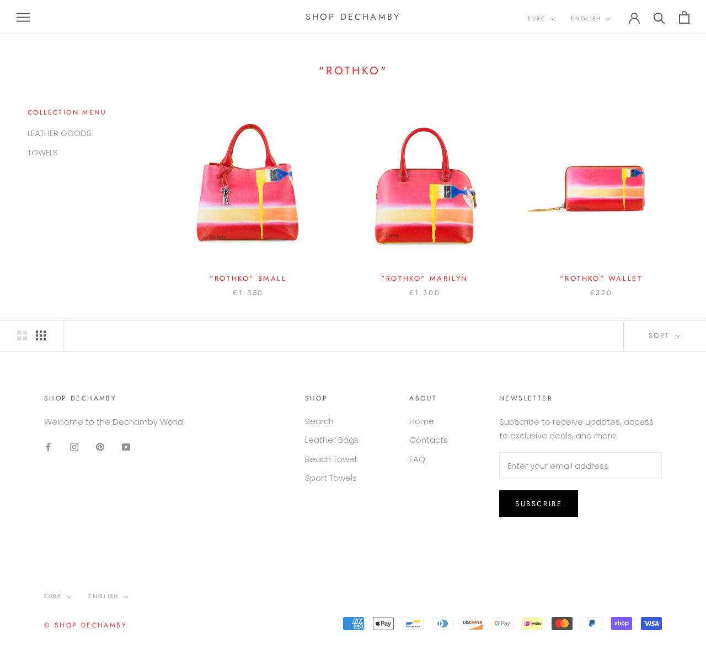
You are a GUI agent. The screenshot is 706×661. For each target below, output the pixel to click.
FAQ (417, 459)
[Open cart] (684, 17)
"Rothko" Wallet (601, 278)
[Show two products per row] (22, 335)
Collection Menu (67, 112)
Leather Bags (332, 440)
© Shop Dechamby (85, 625)
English (586, 18)
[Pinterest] (100, 447)
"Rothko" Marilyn (424, 278)
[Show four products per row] (41, 335)
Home (421, 421)
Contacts (428, 440)
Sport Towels (331, 478)
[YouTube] (126, 447)
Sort (661, 335)
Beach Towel (330, 459)
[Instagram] (74, 447)
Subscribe (538, 504)
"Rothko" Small (248, 278)
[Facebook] (48, 447)
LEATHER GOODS (60, 133)
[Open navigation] (23, 16)
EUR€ (536, 18)
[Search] (659, 17)
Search (319, 421)
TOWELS (43, 152)
